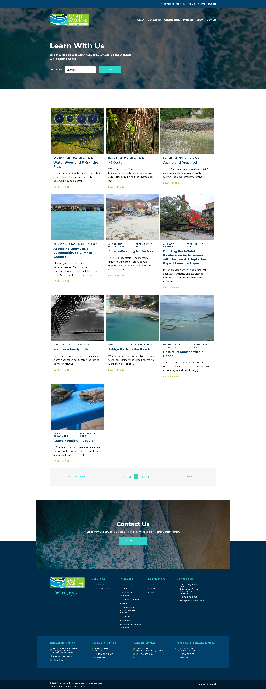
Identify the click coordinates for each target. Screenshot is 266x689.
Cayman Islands (129, 599)
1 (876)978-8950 (171, 4)
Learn (199, 19)
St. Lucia (125, 617)
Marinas (59, 345)
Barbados (126, 585)
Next (190, 476)
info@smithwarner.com (200, 4)
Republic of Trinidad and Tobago (128, 610)
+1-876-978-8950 (188, 597)
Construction (172, 20)
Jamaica (124, 603)
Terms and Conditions (75, 686)
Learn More (61, 187)
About (140, 20)
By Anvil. (212, 684)
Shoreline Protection (116, 245)
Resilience (115, 158)
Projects (188, 20)
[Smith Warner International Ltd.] (69, 25)
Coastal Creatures (60, 434)
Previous (79, 476)
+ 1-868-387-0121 (187, 654)
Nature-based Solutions (173, 346)
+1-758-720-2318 (103, 654)
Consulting (154, 20)
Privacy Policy (56, 686)
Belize (124, 589)
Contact (211, 20)
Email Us (59, 660)
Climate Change (64, 244)
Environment (62, 158)
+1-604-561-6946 (145, 654)
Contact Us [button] (133, 541)
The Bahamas (128, 621)
